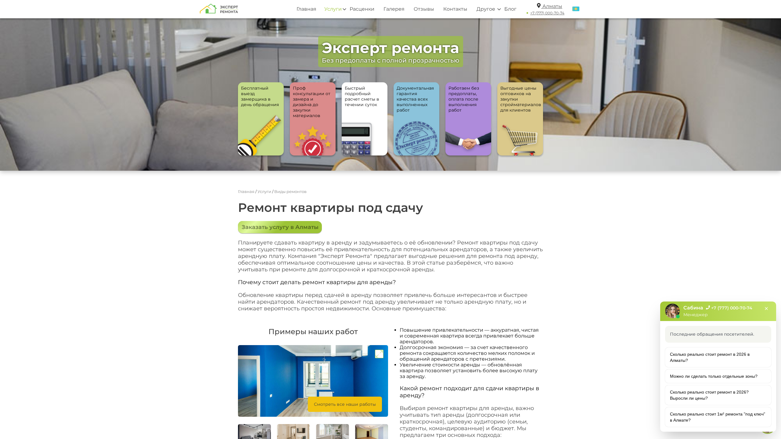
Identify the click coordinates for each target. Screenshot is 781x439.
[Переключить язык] (575, 9)
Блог (510, 9)
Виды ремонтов (290, 191)
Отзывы (424, 9)
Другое (486, 9)
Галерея (394, 9)
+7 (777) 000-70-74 (547, 13)
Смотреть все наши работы (345, 404)
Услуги (333, 9)
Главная (306, 9)
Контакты (455, 9)
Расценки (362, 9)
